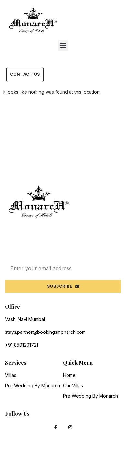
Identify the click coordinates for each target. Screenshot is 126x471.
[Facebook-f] (55, 427)
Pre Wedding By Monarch (32, 385)
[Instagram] (71, 427)
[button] (63, 45)
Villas (10, 375)
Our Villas (73, 385)
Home (69, 375)
